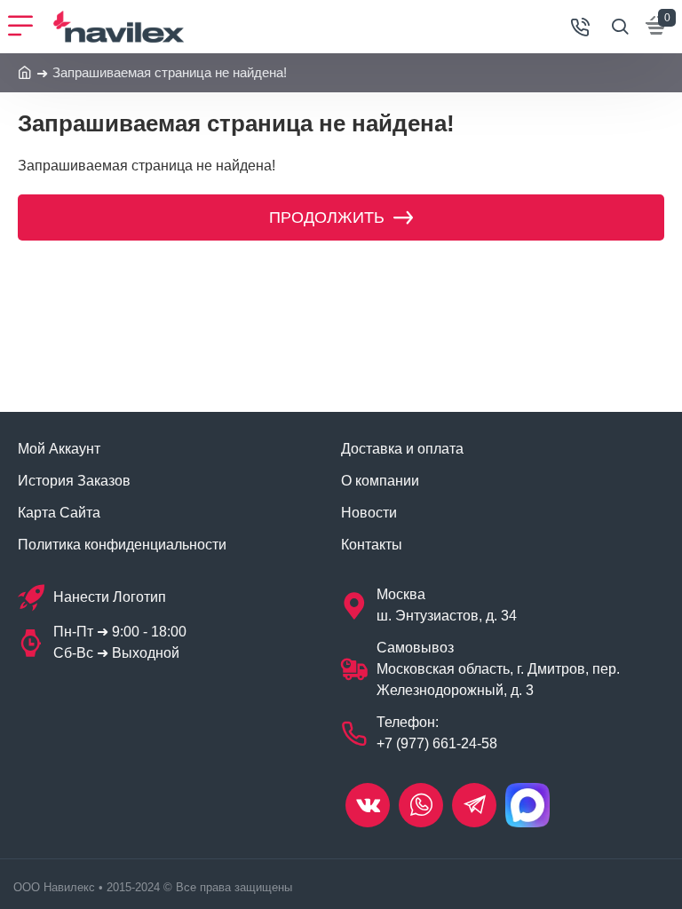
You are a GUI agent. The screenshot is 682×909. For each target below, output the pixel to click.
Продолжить (327, 217)
